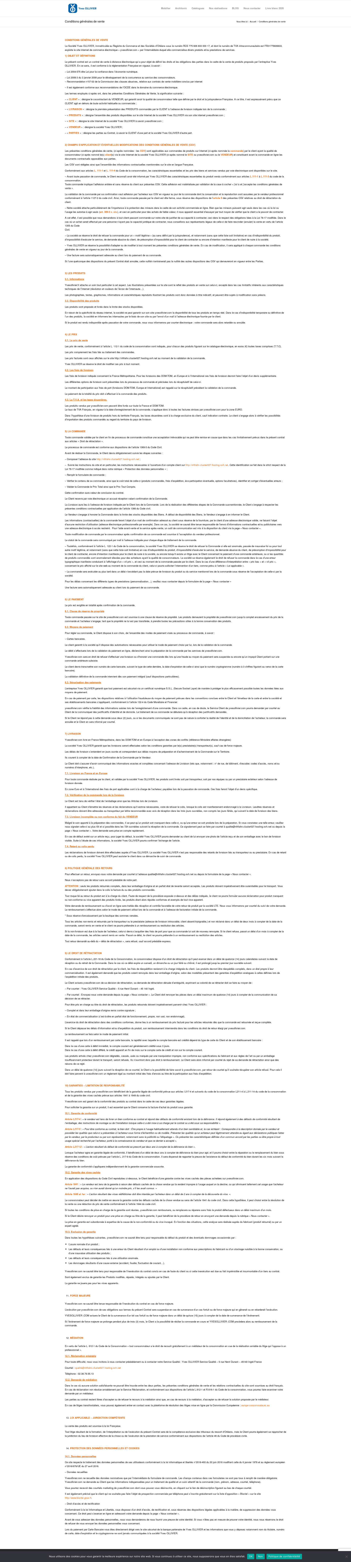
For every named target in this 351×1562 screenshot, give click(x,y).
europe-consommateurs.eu (255, 1405)
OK (250, 1556)
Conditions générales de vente (85, 21)
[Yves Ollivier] (82, 8)
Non (260, 1556)
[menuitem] (166, 8)
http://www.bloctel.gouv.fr (78, 1497)
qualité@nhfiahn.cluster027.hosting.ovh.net (98, 1367)
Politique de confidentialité (284, 1556)
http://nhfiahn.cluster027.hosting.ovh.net (118, 459)
